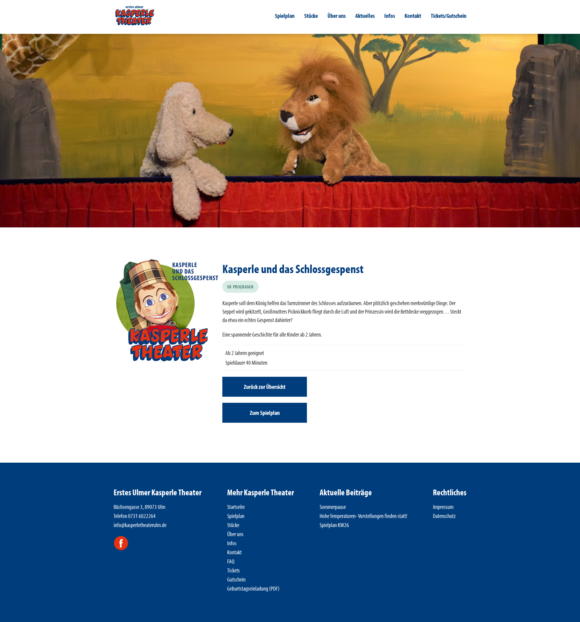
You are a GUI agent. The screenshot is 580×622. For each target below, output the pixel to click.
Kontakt (412, 15)
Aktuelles (365, 15)
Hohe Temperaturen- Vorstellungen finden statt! (363, 515)
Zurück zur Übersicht (264, 386)
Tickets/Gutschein (448, 15)
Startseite (236, 506)
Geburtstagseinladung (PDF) (253, 588)
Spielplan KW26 (334, 525)
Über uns (336, 15)
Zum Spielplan (265, 412)
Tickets (233, 570)
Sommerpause (333, 506)
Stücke (311, 15)
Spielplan (285, 15)
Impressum (443, 506)
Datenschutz (444, 515)
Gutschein (236, 579)
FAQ (230, 561)
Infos (389, 15)
